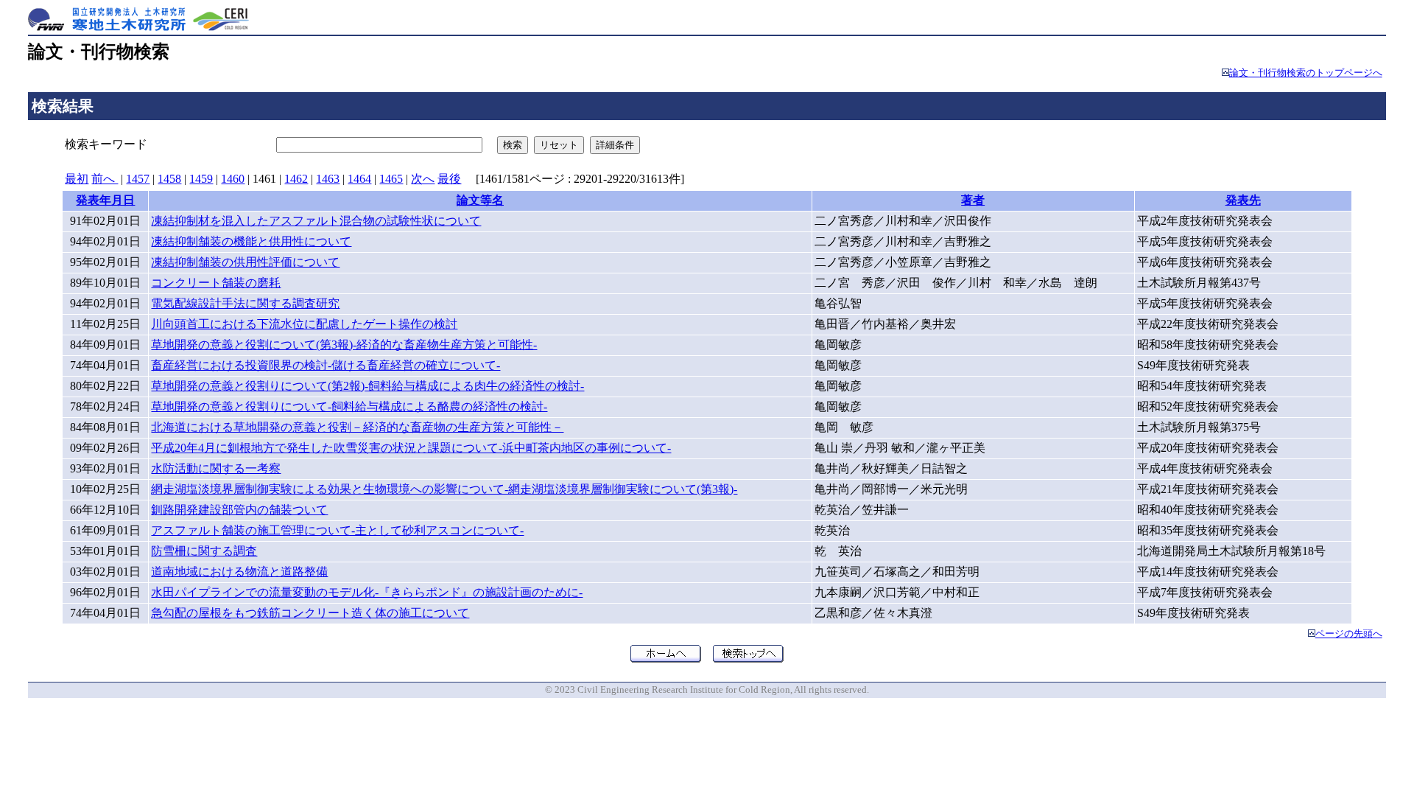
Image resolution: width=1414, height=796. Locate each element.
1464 (359, 178)
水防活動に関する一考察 (216, 468)
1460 (233, 178)
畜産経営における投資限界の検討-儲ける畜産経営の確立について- (325, 365)
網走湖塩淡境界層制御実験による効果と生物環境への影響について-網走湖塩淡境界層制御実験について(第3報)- (444, 489)
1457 (138, 178)
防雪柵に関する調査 (204, 551)
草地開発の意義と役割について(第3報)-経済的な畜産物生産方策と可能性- (344, 344)
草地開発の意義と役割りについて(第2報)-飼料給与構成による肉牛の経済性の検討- (367, 386)
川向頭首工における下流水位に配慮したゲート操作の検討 (304, 324)
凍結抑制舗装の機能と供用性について (251, 241)
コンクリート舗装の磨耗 (216, 282)
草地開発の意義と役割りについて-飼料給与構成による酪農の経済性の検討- (349, 406)
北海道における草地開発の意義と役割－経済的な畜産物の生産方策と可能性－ (357, 427)
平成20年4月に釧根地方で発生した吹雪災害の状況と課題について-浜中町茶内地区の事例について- (411, 447)
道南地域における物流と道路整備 (239, 571)
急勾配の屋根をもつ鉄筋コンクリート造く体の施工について (310, 613)
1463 (328, 178)
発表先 (1243, 200)
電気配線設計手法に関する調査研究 (245, 303)
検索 (512, 144)
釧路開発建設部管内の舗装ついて (239, 509)
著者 (973, 200)
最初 (76, 178)
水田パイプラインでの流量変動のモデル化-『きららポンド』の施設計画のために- (367, 592)
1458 (169, 178)
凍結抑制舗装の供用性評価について (245, 262)
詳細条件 (615, 144)
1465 (391, 178)
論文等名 (480, 200)
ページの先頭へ (1348, 634)
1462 (296, 178)
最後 (449, 178)
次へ (423, 178)
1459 (201, 178)
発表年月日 (105, 200)
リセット (559, 144)
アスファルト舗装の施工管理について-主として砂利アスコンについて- (337, 530)
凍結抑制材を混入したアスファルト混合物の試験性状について (316, 220)
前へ (104, 178)
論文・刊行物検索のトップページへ (1305, 73)
